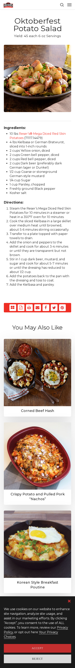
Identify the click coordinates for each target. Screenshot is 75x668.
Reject (37, 658)
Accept (37, 648)
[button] (69, 601)
